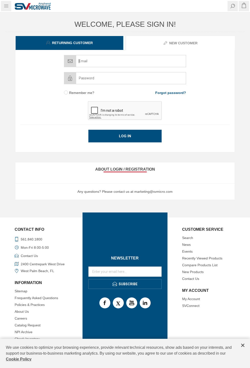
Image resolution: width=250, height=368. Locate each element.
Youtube (131, 302)
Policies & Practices (30, 305)
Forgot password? (170, 93)
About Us (22, 311)
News (186, 245)
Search (187, 238)
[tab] (70, 43)
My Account (191, 299)
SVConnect (190, 306)
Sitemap (21, 291)
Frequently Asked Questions (36, 298)
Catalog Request (28, 325)
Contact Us (190, 279)
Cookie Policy (18, 359)
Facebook (104, 302)
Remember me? (81, 93)
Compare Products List (200, 265)
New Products (193, 272)
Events (187, 251)
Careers (21, 318)
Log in (125, 136)
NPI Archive (23, 332)
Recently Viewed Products (202, 258)
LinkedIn (145, 302)
